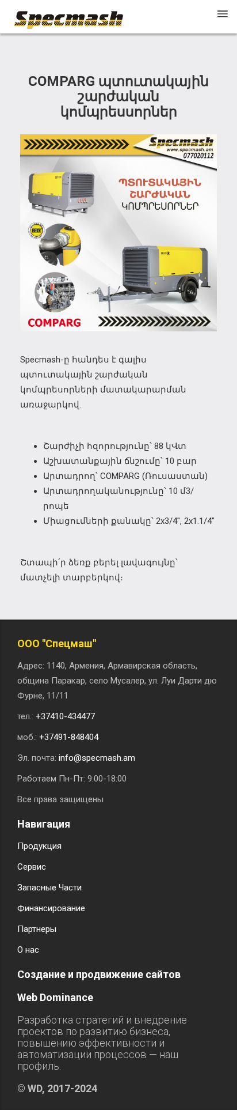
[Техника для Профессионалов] (74, 14)
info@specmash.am (97, 758)
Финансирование (51, 908)
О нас (28, 950)
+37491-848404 (68, 737)
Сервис (31, 867)
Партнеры (36, 929)
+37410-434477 (65, 716)
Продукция (39, 846)
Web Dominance (55, 997)
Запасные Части (49, 887)
